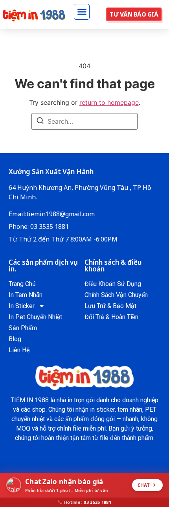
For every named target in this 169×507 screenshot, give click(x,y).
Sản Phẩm (23, 328)
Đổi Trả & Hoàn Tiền (111, 317)
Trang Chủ (22, 284)
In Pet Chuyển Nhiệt (35, 317)
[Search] (40, 121)
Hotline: (87, 502)
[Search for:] (84, 121)
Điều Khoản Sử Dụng (112, 284)
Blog (15, 339)
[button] (82, 12)
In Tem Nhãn (25, 295)
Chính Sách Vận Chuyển (116, 295)
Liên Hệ (19, 350)
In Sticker (22, 306)
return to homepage (109, 102)
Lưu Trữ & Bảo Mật (110, 306)
